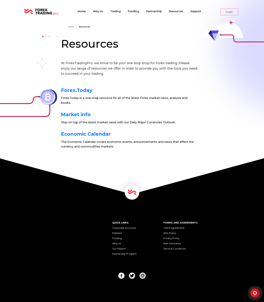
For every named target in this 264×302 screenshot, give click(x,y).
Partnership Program (124, 253)
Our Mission (119, 248)
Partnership (154, 11)
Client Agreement (173, 227)
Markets (117, 233)
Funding (133, 11)
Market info (76, 114)
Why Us (98, 11)
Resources (176, 11)
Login (229, 11)
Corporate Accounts (124, 227)
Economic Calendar (86, 134)
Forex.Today (76, 90)
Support (195, 11)
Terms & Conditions (174, 248)
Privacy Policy (171, 238)
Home (82, 11)
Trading (115, 11)
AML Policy (169, 233)
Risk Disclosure (172, 243)
